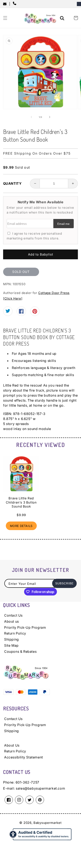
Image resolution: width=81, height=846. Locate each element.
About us (11, 621)
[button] (5, 18)
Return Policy (15, 633)
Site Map (11, 645)
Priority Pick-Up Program (25, 627)
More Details (21, 526)
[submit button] (63, 19)
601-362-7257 (27, 782)
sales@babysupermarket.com (40, 788)
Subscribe (64, 583)
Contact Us (13, 615)
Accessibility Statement (23, 757)
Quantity (12, 183)
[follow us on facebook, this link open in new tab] (21, 312)
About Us (12, 745)
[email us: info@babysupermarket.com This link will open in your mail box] (6, 4)
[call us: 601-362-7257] (15, 4)
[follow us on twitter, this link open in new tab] (7, 312)
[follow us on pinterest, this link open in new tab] (34, 313)
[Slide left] (31, 117)
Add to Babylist (40, 254)
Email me (63, 223)
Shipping (11, 639)
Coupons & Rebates (20, 651)
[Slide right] (49, 117)
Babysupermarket (47, 823)
